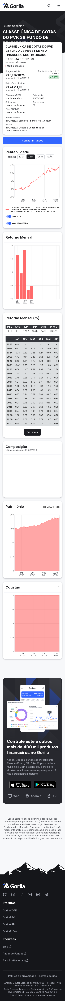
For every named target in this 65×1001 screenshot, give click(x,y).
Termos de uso (48, 976)
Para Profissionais (14, 960)
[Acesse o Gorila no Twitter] (5, 894)
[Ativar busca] (48, 5)
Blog (5, 946)
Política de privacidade (22, 976)
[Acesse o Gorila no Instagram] (21, 894)
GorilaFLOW (10, 931)
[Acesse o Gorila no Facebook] (13, 894)
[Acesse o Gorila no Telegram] (46, 894)
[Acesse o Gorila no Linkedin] (38, 894)
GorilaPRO (9, 917)
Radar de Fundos (13, 953)
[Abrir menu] (58, 5)
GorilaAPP (9, 924)
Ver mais (32, 432)
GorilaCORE (10, 910)
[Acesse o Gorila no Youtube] (30, 894)
